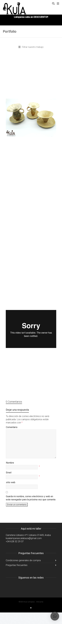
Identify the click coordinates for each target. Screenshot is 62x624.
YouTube (20, 585)
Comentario (11, 427)
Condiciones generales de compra (23, 560)
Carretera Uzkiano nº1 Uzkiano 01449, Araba (28, 535)
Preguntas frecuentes (16, 565)
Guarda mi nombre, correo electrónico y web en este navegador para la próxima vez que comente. (31, 498)
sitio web (10, 482)
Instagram (8, 585)
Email (8, 472)
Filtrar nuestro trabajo (33, 47)
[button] (54, 616)
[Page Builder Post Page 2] (31, 118)
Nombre (10, 462)
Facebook (14, 585)
